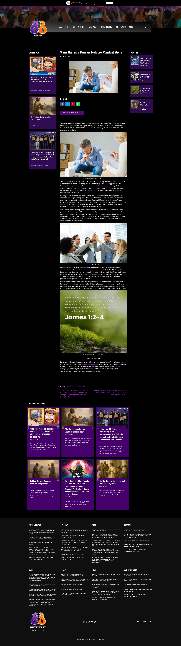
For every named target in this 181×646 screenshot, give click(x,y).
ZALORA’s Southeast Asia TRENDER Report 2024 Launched (103, 598)
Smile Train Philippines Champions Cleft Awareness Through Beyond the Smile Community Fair (74, 542)
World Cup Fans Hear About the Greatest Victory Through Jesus (72, 574)
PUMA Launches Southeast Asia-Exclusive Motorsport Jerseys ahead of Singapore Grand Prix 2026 (74, 549)
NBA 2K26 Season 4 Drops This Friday (72, 584)
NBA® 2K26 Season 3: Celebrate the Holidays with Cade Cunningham (72, 588)
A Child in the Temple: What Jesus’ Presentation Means (135, 595)
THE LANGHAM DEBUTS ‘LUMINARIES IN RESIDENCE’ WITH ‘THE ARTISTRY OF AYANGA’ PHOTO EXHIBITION (74, 530)
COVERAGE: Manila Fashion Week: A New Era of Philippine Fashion (105, 580)
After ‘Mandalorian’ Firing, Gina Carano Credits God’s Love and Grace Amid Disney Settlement (137, 536)
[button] (84, 622)
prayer (86, 364)
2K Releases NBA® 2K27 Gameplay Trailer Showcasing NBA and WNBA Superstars (42, 589)
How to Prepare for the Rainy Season (137, 541)
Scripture (93, 364)
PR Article (49, 90)
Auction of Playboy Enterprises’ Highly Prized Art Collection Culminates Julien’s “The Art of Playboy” (105, 592)
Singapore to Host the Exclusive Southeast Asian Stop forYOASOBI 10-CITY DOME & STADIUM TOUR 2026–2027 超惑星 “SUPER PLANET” (74, 557)
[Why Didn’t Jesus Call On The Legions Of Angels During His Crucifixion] (141, 106)
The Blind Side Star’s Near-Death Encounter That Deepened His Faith (41, 538)
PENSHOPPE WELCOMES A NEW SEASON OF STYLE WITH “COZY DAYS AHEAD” (137, 529)
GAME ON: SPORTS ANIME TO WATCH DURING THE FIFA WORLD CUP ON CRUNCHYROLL (42, 595)
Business (33, 165)
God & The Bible (35, 126)
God (97, 186)
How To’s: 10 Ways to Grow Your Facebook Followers (135, 550)
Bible (65, 182)
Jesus (109, 188)
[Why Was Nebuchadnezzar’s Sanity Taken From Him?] (42, 112)
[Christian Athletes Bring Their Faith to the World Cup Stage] (141, 77)
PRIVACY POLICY (147, 621)
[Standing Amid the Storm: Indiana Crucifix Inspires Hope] (141, 91)
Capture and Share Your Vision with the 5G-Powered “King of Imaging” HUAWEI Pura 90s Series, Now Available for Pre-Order (106, 543)
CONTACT (137, 621)
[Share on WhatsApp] (78, 104)
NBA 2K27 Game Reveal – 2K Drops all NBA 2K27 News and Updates (106, 529)
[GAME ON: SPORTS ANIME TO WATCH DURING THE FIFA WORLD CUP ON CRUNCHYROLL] (141, 62)
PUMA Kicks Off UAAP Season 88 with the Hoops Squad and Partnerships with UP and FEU (105, 586)
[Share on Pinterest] (73, 104)
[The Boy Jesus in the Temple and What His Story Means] (112, 484)
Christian (111, 126)
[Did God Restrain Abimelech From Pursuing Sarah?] (43, 484)
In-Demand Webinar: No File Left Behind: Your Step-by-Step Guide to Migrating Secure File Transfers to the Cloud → (110, 392)
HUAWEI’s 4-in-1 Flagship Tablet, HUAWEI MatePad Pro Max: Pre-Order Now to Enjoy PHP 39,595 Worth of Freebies (105, 536)
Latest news (34, 90)
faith (110, 128)
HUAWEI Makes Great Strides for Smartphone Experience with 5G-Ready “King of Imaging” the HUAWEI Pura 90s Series (105, 552)
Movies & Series (42, 90)
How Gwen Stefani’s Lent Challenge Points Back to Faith (41, 558)
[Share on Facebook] (62, 104)
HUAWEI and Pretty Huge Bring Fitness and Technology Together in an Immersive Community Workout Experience (105, 560)
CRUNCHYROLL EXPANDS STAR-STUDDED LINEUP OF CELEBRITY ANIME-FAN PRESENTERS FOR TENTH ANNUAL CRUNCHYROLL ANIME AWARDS (43, 531)
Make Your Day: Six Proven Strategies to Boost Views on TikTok (138, 545)
